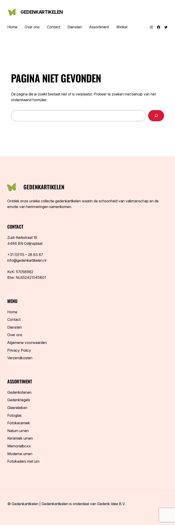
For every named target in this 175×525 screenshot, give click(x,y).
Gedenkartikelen (42, 12)
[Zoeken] (156, 115)
